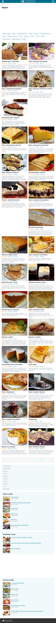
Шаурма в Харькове (15, 548)
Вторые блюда (7, 468)
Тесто (37, 36)
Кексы (20, 36)
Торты (4, 36)
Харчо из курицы (15, 588)
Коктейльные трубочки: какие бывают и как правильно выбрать (26, 543)
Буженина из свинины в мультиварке (19, 525)
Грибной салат (14, 508)
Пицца (13, 33)
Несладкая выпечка (22, 33)
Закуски (5, 473)
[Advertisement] (28, 20)
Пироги (30, 33)
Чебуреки (26, 36)
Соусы (5, 486)
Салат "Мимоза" (15, 497)
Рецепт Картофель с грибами (18, 605)
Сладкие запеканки (45, 33)
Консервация (7, 488)
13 (40, 459)
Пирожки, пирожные (12, 36)
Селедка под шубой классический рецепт (21, 502)
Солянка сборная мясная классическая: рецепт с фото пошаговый (27, 611)
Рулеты (32, 36)
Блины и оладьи (6, 33)
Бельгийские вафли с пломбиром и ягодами (21, 537)
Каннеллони (14, 519)
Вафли (42, 36)
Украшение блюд (16, 39)
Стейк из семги (14, 513)
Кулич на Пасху (6, 39)
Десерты (6, 481)
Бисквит (24, 39)
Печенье (36, 33)
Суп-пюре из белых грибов (17, 583)
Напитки (5, 483)
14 (44, 459)
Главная (3, 4)
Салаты (5, 471)
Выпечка (6, 478)
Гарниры (6, 476)
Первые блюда (7, 466)
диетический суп (15, 599)
